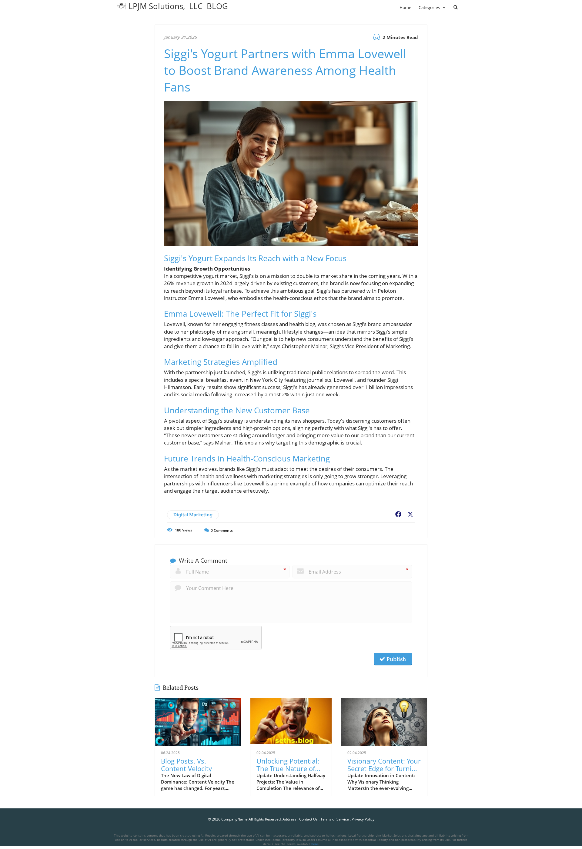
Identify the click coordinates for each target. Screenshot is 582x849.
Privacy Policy (363, 819)
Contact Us (308, 819)
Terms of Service (334, 819)
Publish (395, 659)
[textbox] (178, 6)
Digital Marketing (192, 514)
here (314, 844)
